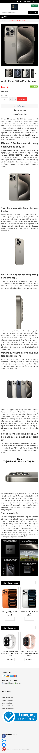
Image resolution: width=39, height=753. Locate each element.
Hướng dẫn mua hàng (20, 114)
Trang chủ (3, 20)
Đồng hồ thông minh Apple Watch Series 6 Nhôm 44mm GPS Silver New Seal (9, 652)
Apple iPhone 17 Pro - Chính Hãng (29, 612)
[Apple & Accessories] (14, 7)
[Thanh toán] (20, 1)
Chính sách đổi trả (7, 703)
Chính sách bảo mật (7, 706)
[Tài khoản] (17, 1)
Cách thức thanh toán (7, 695)
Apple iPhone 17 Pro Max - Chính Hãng (10, 612)
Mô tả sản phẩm (19, 106)
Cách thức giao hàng (7, 700)
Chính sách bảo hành (7, 697)
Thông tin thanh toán (19, 110)
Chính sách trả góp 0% (8, 708)
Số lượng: (4, 95)
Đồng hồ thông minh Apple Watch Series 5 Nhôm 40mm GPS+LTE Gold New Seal (29, 652)
